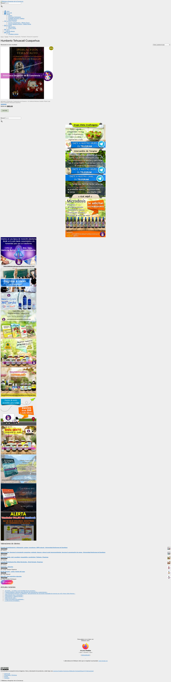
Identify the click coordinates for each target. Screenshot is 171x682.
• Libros (10, 15)
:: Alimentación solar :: (10, 598)
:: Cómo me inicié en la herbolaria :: (14, 599)
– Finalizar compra (13, 34)
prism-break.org (103, 661)
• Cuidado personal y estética (16, 18)
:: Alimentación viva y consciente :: (14, 595)
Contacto (6, 678)
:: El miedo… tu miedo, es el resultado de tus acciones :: (20, 590)
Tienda (6, 36)
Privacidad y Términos (10, 675)
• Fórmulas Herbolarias (14, 17)
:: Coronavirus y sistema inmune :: (14, 596)
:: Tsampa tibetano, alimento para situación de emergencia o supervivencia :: (26, 592)
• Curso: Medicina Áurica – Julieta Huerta (19, 24)
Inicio (2, 36)
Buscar (3, 3)
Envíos (6, 676)
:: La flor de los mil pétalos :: (12, 600)
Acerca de (7, 673)
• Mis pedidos (11, 27)
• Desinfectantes (12, 20)
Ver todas (8, 582)
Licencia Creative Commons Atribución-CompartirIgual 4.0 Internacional (73, 671)
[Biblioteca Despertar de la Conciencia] (12, 1)
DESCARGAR (85, 655)
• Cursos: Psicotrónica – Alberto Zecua (18, 22)
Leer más (4, 110)
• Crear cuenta (12, 28)
